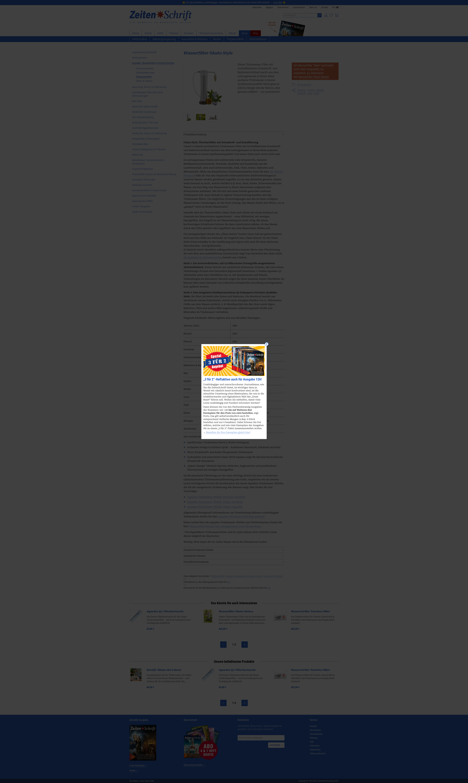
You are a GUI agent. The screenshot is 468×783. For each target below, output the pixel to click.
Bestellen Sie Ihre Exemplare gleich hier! (228, 432)
